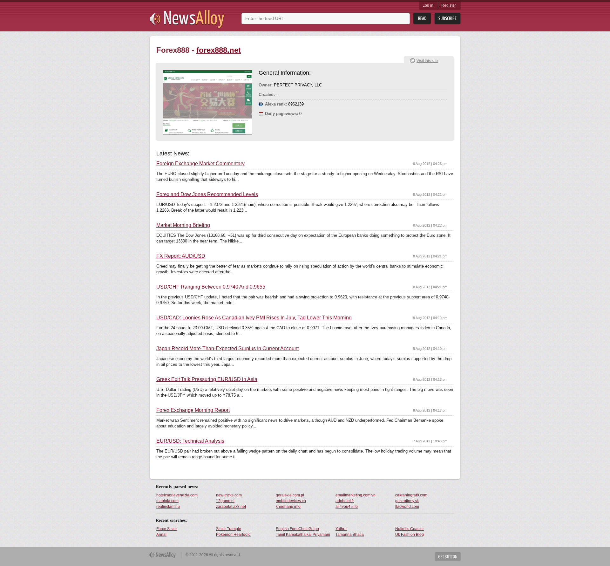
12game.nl (225, 501)
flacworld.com (407, 506)
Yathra (341, 529)
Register (448, 5)
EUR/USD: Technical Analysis (190, 441)
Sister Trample (228, 529)
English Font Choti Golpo (297, 529)
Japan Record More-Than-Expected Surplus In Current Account (227, 348)
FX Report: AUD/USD (180, 256)
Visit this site (427, 60)
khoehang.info (288, 506)
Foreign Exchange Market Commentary (200, 163)
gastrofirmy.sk (407, 501)
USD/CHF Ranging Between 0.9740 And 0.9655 (210, 287)
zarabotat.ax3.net (231, 506)
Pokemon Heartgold (233, 534)
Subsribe (447, 18)
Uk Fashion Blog (409, 534)
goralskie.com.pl (290, 495)
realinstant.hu (168, 506)
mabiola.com (167, 501)
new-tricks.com (229, 495)
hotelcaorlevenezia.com (177, 495)
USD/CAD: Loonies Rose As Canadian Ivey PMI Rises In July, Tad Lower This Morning (254, 317)
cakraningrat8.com (411, 495)
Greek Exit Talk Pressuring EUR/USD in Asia (206, 379)
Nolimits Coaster (409, 529)
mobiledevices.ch (291, 501)
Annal (161, 534)
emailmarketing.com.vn (356, 495)
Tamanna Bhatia (350, 534)
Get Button (448, 556)
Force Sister (166, 529)
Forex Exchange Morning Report (193, 410)
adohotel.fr (345, 501)
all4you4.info (347, 506)
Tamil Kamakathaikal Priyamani (303, 534)
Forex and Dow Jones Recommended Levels (207, 194)
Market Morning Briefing (183, 225)
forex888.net (218, 50)
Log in (428, 5)
